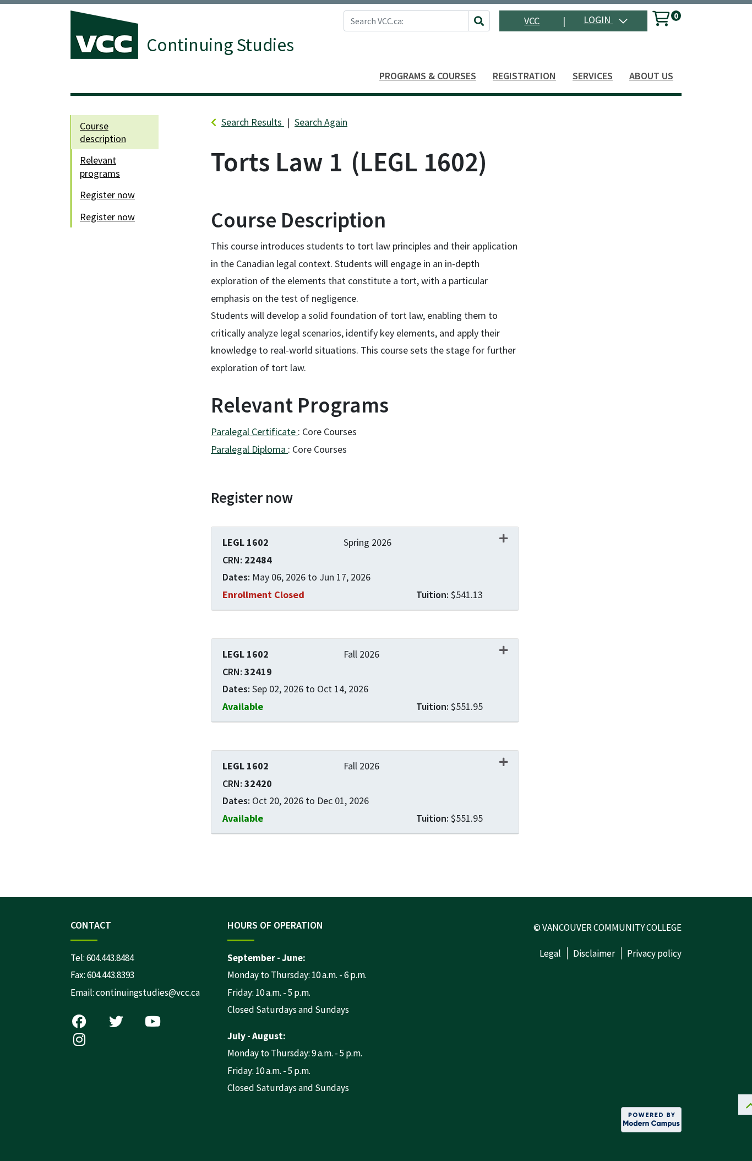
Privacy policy (654, 953)
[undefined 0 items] (661, 20)
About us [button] (651, 75)
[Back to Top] (720, 1113)
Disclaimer (594, 953)
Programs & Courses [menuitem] (427, 75)
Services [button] (593, 75)
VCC (532, 20)
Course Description (103, 132)
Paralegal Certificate (254, 431)
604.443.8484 (110, 958)
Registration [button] (524, 75)
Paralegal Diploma (249, 449)
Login (598, 19)
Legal (550, 953)
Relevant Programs (100, 166)
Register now (107, 194)
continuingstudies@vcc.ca (148, 992)
